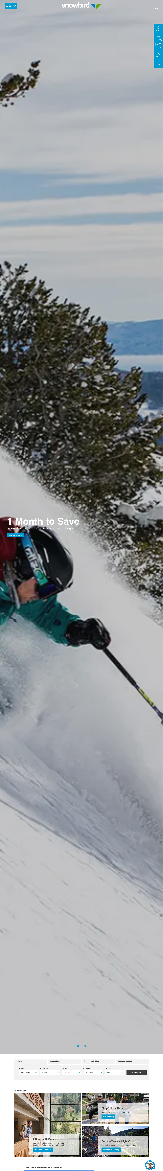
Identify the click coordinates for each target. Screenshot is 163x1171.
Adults (64, 1069)
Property (108, 1069)
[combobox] (85, 1072)
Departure (44, 1069)
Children (86, 1069)
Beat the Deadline (15, 535)
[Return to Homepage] (81, 5)
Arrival (21, 1069)
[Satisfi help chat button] (150, 1165)
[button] (158, 37)
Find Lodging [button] (136, 1072)
